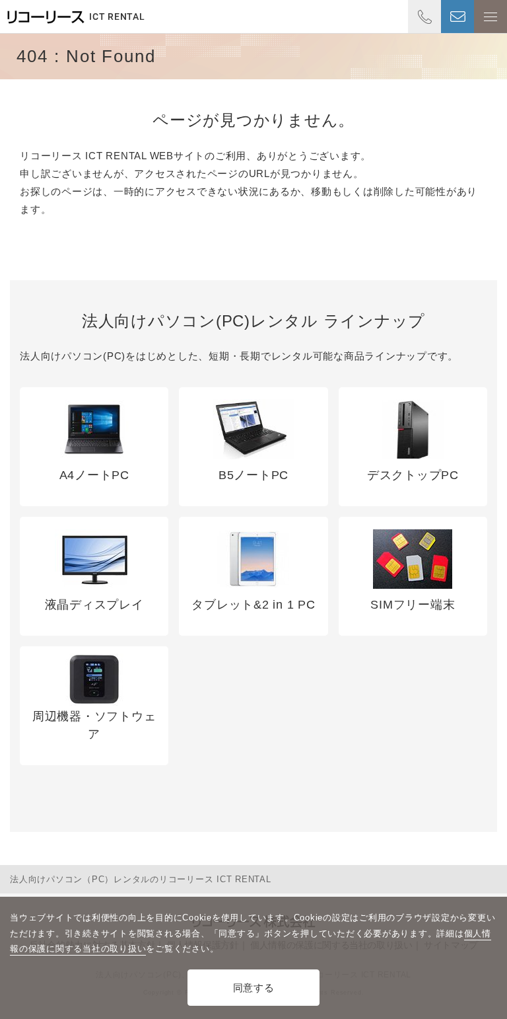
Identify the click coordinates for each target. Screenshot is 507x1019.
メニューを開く (490, 16)
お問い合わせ (457, 16)
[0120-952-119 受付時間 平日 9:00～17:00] (424, 16)
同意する (254, 987)
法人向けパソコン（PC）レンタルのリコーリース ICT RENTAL (140, 879)
